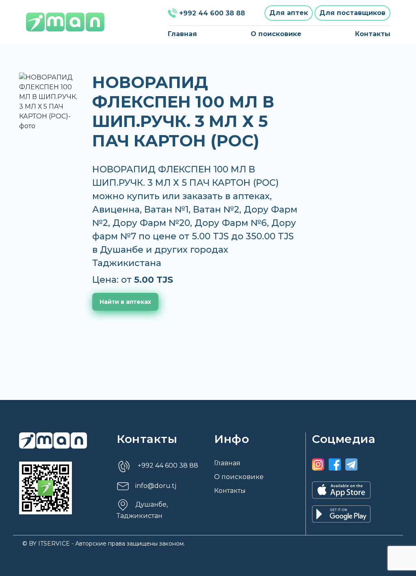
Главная (182, 34)
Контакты (372, 34)
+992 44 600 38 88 (212, 13)
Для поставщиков (352, 13)
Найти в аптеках (125, 301)
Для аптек (288, 13)
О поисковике (276, 34)
